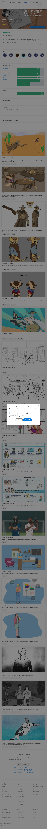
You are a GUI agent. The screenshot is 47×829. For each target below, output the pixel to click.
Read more (34, 409)
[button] (23, 423)
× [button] (38, 405)
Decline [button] (19, 419)
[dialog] (23, 414)
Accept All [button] (27, 419)
